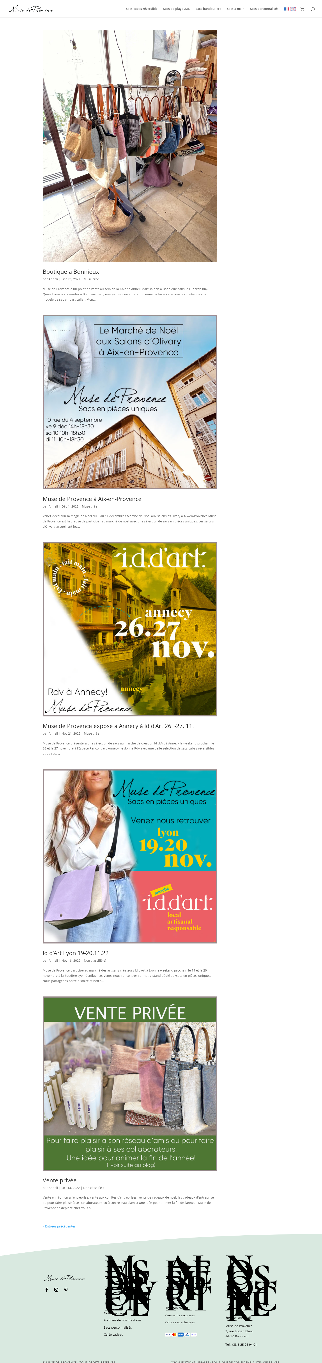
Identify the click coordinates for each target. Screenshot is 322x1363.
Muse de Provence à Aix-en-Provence (92, 499)
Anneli (53, 279)
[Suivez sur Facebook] (47, 1290)
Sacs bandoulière (208, 9)
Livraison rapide (176, 1308)
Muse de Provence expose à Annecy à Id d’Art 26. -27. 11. (118, 726)
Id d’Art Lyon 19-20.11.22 (76, 953)
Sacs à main (235, 9)
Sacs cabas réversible (141, 9)
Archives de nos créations (123, 1320)
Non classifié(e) (95, 960)
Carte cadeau (113, 1334)
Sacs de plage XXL (176, 9)
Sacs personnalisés (264, 9)
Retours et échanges (180, 1322)
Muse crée (91, 279)
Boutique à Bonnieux (71, 271)
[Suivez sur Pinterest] (66, 1290)
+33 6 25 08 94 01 (244, 1344)
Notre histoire (114, 1313)
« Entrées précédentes (59, 1226)
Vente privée (60, 1180)
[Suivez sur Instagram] (56, 1290)
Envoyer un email (238, 1317)
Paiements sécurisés (180, 1315)
